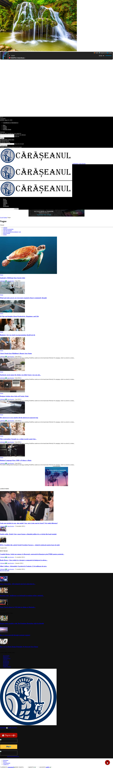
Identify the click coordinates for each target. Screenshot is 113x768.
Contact (5, 128)
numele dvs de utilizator (20, 135)
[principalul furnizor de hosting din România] (26, 767)
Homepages (6, 206)
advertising (8, 727)
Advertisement (6, 763)
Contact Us (6, 764)
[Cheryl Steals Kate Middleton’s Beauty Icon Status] (12, 349)
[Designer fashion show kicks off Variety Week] (12, 392)
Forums (5, 126)
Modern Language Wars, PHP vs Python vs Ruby (16, 460)
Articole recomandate (8, 229)
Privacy (5, 761)
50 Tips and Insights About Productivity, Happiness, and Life (19, 316)
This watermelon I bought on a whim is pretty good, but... (18, 439)
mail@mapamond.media (13, 756)
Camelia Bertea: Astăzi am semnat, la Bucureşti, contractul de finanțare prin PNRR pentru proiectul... (32, 554)
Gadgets (5, 202)
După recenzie (6, 233)
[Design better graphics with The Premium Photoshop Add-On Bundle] (4, 620)
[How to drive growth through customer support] (4, 632)
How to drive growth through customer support (15, 635)
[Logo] (36, 180)
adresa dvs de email (19, 144)
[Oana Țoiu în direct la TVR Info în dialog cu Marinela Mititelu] (4, 604)
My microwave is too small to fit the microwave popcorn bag (19, 417)
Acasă (1, 217)
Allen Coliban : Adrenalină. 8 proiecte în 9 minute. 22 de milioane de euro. (23, 566)
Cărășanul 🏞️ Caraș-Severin (7, 281)
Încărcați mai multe (4, 570)
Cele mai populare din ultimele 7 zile (12, 232)
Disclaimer (5, 760)
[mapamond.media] (8, 748)
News (4, 199)
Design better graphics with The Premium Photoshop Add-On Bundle (22, 623)
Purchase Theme (7, 129)
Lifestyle (5, 203)
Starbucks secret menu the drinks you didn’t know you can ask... (20, 375)
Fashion (5, 200)
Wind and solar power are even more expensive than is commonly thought (23, 298)
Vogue (1, 275)
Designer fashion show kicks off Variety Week (14, 396)
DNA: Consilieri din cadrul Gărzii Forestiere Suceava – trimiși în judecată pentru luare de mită (30, 545)
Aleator (5, 234)
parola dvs (16, 136)
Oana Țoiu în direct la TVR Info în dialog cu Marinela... (18, 607)
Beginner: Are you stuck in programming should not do (17, 335)
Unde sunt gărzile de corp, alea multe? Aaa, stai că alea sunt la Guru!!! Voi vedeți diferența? (29, 523)
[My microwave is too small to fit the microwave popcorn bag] (12, 413)
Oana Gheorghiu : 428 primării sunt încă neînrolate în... (17, 584)
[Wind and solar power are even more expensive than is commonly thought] (12, 293)
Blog (4, 125)
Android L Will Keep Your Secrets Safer (12, 278)
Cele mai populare (7, 230)
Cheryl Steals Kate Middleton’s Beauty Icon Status (16, 353)
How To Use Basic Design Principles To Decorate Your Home (19, 647)
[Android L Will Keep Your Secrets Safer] (28, 273)
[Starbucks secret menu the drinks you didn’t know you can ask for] (12, 370)
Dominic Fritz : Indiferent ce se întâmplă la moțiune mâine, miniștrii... (22, 595)
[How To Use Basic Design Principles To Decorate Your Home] (4, 643)
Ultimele (5, 227)
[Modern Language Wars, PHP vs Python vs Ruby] (12, 456)
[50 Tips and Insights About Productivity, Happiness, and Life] (12, 312)
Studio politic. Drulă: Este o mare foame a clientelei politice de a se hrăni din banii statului (28, 534)
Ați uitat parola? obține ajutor (7, 139)
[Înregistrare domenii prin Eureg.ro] (36, 767)
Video (4, 204)
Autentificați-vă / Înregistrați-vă (10, 122)
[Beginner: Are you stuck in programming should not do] (12, 330)
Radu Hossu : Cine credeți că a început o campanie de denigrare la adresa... (24, 560)
